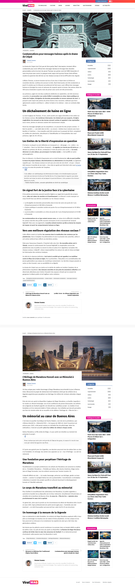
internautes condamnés (59, 278)
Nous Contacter (102, 1)
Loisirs (99, 75)
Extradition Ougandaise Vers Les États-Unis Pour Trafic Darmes (98, 174)
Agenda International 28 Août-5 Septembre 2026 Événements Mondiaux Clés (105, 221)
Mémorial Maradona (65, 538)
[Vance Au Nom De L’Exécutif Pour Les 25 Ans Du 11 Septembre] (99, 144)
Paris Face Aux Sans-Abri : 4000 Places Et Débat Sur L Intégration (99, 114)
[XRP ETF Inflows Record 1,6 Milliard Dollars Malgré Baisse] (93, 231)
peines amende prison (28, 280)
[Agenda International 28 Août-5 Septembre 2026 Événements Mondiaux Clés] (105, 212)
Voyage (99, 84)
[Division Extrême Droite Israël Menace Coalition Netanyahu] (99, 185)
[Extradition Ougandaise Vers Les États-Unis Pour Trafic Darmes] (99, 163)
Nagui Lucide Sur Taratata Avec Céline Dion (93, 219)
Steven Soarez (31, 60)
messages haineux (71, 278)
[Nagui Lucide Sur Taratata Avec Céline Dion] (93, 212)
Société (32, 50)
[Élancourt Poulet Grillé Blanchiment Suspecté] (99, 125)
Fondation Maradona (42, 538)
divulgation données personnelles (35, 278)
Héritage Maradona (53, 538)
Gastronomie (99, 81)
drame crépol (48, 278)
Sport (31, 373)
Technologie (99, 78)
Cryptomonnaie (99, 68)
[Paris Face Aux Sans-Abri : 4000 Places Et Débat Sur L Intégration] (99, 103)
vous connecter (31, 317)
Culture (99, 71)
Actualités (25, 50)
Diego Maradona (31, 538)
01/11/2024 (30, 62)
